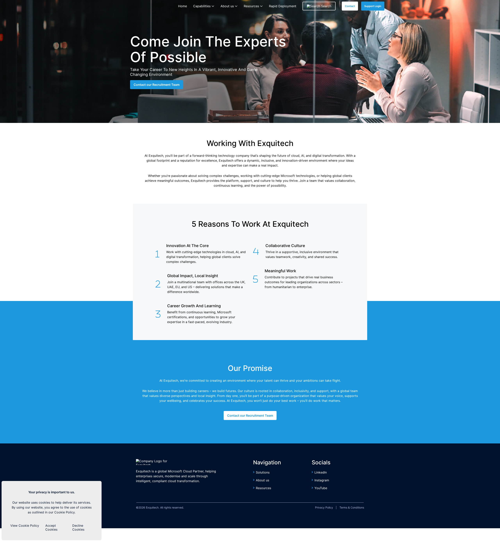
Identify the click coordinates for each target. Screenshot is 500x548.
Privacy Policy (324, 507)
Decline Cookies (78, 527)
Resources (263, 488)
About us (262, 480)
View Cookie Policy (24, 525)
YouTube (320, 488)
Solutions (263, 472)
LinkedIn (320, 472)
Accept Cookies (51, 527)
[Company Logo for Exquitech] (157, 462)
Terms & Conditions (351, 507)
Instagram (321, 480)
